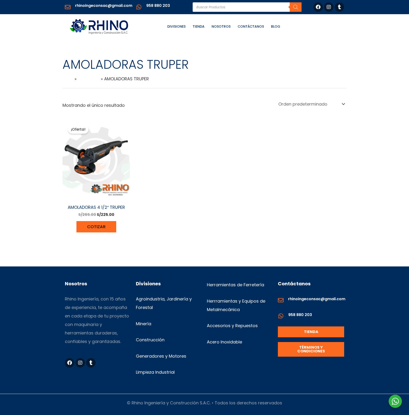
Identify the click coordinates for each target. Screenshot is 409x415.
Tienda (198, 26)
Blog (275, 26)
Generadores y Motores (161, 356)
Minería (143, 324)
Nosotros (221, 26)
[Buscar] (296, 7)
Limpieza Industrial (155, 372)
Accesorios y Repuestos (232, 326)
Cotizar (96, 227)
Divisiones (176, 26)
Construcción (150, 340)
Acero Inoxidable (224, 342)
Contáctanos (251, 26)
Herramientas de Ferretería (235, 285)
